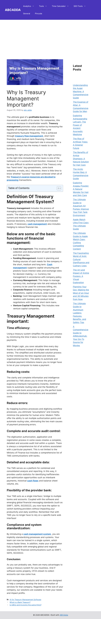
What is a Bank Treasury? (20, 602)
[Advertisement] (50, 37)
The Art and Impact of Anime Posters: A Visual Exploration (81, 276)
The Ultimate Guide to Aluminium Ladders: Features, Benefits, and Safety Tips (79, 313)
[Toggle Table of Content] (57, 188)
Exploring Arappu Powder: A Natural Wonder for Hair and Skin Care (81, 189)
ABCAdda (64, 615)
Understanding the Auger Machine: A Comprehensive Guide (80, 91)
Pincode (38, 13)
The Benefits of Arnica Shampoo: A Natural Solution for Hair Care (81, 158)
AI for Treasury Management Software (25, 600)
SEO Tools (78, 6)
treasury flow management (29, 136)
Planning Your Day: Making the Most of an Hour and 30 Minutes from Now (81, 293)
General (26, 13)
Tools (41, 6)
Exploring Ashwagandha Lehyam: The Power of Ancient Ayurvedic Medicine (80, 125)
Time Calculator (59, 6)
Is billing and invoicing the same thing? (25, 605)
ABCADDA (13, 10)
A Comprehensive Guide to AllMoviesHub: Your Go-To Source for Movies (80, 336)
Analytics (27, 6)
